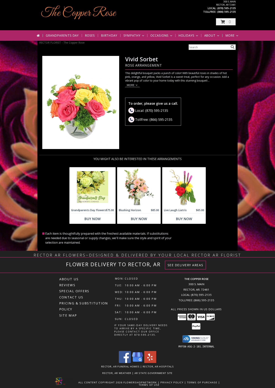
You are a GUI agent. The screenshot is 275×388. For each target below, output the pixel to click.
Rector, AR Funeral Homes (120, 366)
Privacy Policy (172, 382)
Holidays (186, 35)
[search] (233, 47)
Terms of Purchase (202, 382)
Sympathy (131, 35)
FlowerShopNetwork (140, 382)
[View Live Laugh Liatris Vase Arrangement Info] (184, 187)
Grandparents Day (62, 35)
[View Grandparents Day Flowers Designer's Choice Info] (92, 187)
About (210, 35)
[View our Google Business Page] (137, 362)
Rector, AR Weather (116, 373)
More (230, 35)
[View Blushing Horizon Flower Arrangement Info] (139, 187)
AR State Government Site (154, 373)
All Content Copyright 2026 (100, 382)
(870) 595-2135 (226, 8)
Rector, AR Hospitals (158, 366)
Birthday (109, 35)
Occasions (159, 35)
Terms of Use (149, 385)
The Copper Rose (78, 13)
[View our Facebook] (125, 362)
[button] (226, 21)
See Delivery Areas (185, 265)
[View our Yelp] (150, 362)
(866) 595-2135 (226, 11)
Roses (90, 35)
